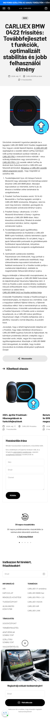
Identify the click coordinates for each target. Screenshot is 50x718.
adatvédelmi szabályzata (22, 452)
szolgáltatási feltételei (14, 454)
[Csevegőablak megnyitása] (5, 713)
